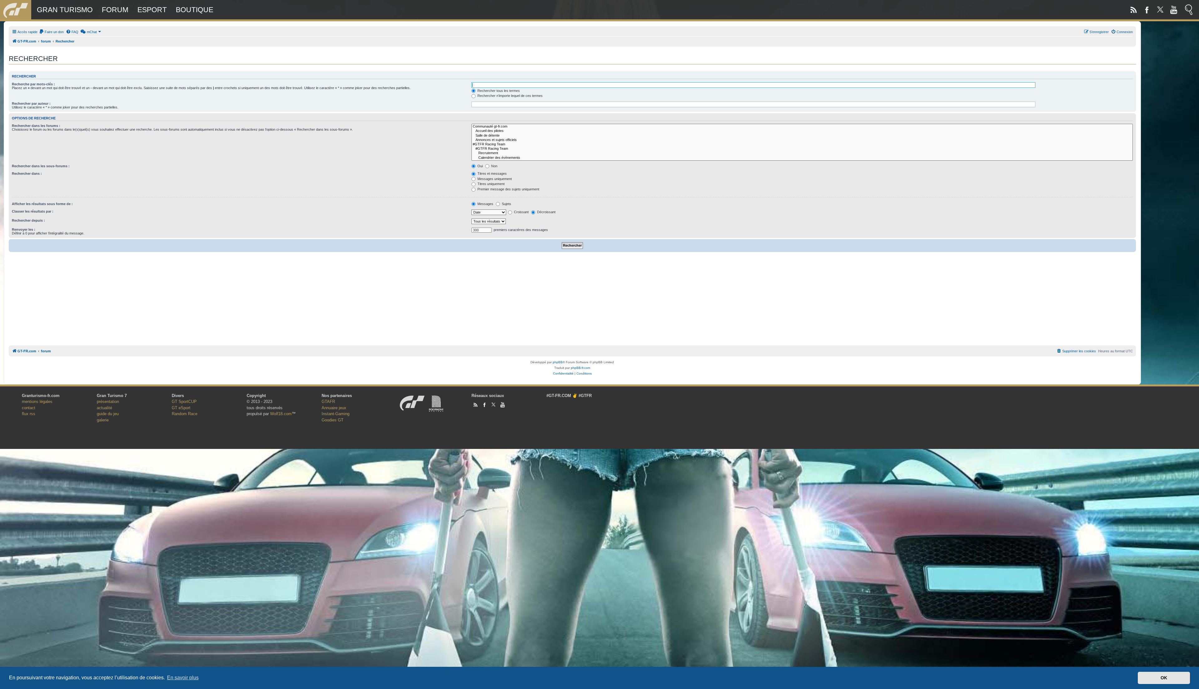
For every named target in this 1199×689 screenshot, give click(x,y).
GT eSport (181, 407)
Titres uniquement (490, 184)
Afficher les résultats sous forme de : (42, 204)
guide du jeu (108, 413)
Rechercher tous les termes (498, 91)
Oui (479, 166)
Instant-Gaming (335, 413)
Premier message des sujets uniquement (507, 189)
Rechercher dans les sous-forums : (41, 166)
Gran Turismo (65, 10)
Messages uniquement (494, 179)
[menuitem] (51, 32)
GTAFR (328, 401)
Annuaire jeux (334, 407)
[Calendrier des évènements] (802, 158)
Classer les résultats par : (32, 211)
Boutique (194, 10)
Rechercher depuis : (28, 220)
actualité (104, 407)
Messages (484, 204)
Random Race (184, 413)
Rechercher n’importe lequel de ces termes (509, 96)
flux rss (28, 413)
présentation (108, 401)
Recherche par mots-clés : (33, 84)
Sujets (506, 204)
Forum (115, 10)
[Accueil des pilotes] (802, 131)
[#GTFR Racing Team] (802, 144)
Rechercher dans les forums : (36, 126)
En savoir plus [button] (183, 677)
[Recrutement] (802, 153)
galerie (103, 420)
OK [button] (1164, 677)
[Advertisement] (572, 297)
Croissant (521, 212)
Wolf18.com (281, 413)
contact (28, 407)
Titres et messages (491, 173)
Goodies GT (332, 420)
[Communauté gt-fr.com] (802, 126)
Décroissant (545, 212)
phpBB (558, 362)
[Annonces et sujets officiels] (802, 140)
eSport (152, 10)
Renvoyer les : (23, 229)
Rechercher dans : (27, 173)
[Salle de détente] (802, 135)
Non (493, 166)
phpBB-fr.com (580, 368)
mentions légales (37, 401)
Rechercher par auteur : (31, 103)
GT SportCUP (184, 401)
